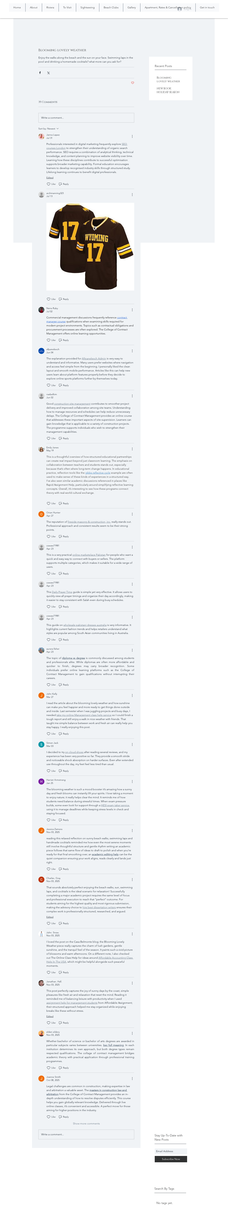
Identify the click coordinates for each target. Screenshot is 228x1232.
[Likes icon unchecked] (48, 184)
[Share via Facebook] (40, 72)
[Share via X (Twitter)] (48, 72)
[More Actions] (132, 136)
